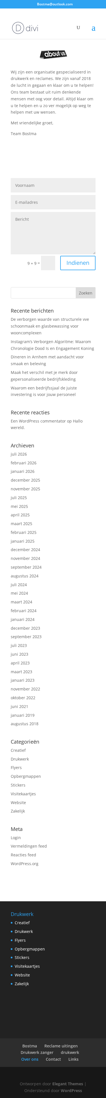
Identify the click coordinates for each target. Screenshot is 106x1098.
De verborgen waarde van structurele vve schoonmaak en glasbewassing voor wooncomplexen (50, 326)
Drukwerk (20, 759)
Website (18, 802)
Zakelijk (18, 811)
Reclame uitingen (61, 1046)
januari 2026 (22, 471)
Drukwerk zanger (37, 1052)
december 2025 (25, 480)
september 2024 (26, 567)
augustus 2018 (24, 723)
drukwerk (70, 1052)
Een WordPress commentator (38, 421)
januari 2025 (22, 541)
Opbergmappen (26, 776)
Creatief (18, 750)
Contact (53, 1059)
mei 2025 (19, 506)
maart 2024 (21, 602)
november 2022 (25, 689)
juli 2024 (19, 584)
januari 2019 (22, 715)
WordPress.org (24, 863)
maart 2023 (21, 671)
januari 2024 (22, 619)
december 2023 (25, 628)
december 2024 (25, 549)
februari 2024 (23, 610)
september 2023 (26, 636)
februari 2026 (23, 462)
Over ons (29, 1059)
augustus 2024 (24, 576)
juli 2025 (19, 497)
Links (73, 1059)
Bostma (29, 1046)
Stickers (18, 785)
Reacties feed (23, 854)
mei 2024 (19, 593)
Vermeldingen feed (29, 846)
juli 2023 (19, 645)
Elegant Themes (67, 1083)
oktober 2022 (23, 697)
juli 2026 (19, 454)
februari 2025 (23, 532)
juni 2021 (19, 706)
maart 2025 (21, 523)
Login (16, 837)
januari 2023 (22, 680)
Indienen (77, 263)
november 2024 (25, 558)
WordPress (71, 1090)
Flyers (16, 767)
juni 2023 (19, 654)
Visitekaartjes (23, 793)
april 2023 (20, 663)
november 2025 (25, 488)
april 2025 (20, 514)
